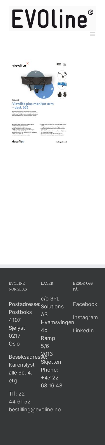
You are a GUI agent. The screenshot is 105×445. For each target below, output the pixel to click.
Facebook (85, 304)
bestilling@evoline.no (35, 409)
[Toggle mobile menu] (93, 34)
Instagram (85, 317)
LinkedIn (83, 330)
